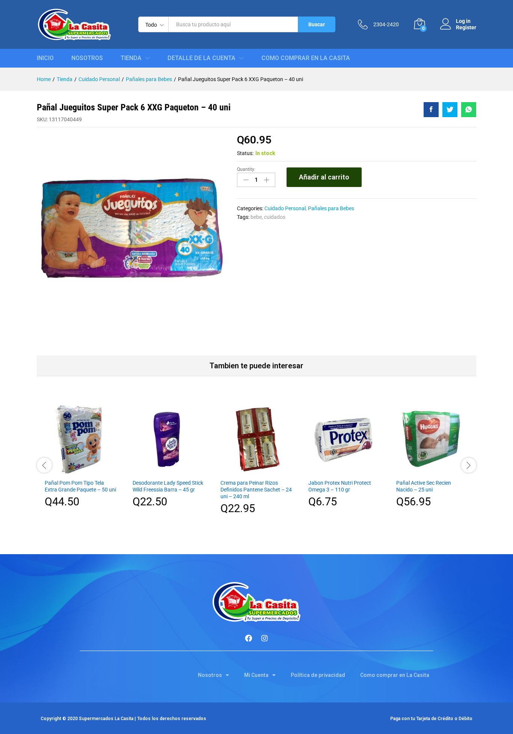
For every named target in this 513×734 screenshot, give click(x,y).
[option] (81, 461)
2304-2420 (386, 24)
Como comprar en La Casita (305, 58)
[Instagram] (265, 638)
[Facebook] (248, 638)
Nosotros (87, 58)
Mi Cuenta (256, 675)
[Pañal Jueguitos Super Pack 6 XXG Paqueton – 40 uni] (431, 109)
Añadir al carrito (324, 177)
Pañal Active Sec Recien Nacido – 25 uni (423, 486)
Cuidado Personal (285, 208)
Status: (245, 153)
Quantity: (246, 169)
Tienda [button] (131, 58)
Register (466, 27)
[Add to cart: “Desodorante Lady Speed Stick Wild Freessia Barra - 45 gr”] (168, 470)
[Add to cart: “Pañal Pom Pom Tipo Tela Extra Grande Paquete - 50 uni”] (80, 470)
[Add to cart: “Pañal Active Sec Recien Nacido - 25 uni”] (432, 470)
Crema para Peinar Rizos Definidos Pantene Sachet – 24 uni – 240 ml (256, 489)
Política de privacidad (318, 675)
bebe (256, 217)
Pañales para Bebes (331, 208)
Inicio (45, 58)
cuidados (274, 217)
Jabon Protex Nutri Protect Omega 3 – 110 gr (339, 486)
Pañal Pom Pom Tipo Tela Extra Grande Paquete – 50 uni (80, 486)
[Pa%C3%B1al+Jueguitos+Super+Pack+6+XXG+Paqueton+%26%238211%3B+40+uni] (449, 109)
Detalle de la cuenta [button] (201, 58)
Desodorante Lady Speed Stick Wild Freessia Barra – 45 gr (168, 486)
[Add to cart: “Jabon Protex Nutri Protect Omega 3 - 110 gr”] (344, 470)
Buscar (316, 24)
